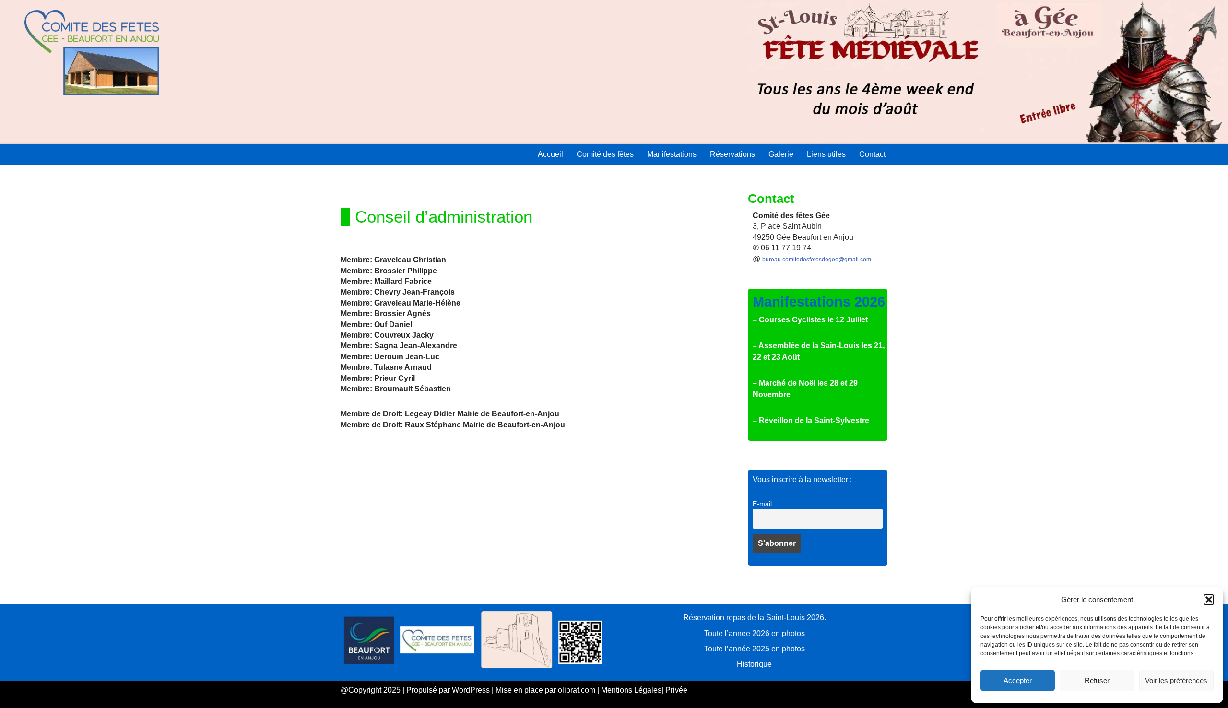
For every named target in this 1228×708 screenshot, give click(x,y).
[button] (1209, 599)
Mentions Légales (631, 690)
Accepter (1018, 680)
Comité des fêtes (605, 154)
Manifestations (672, 154)
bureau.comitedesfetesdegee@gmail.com (816, 259)
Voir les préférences (1176, 680)
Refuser (1097, 680)
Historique (754, 664)
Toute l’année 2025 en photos (754, 649)
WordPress (471, 690)
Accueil (550, 154)
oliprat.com (576, 690)
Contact (872, 154)
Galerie (780, 154)
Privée (676, 690)
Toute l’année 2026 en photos (754, 633)
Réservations (732, 154)
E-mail (762, 503)
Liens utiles (826, 154)
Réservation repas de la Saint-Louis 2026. (754, 618)
